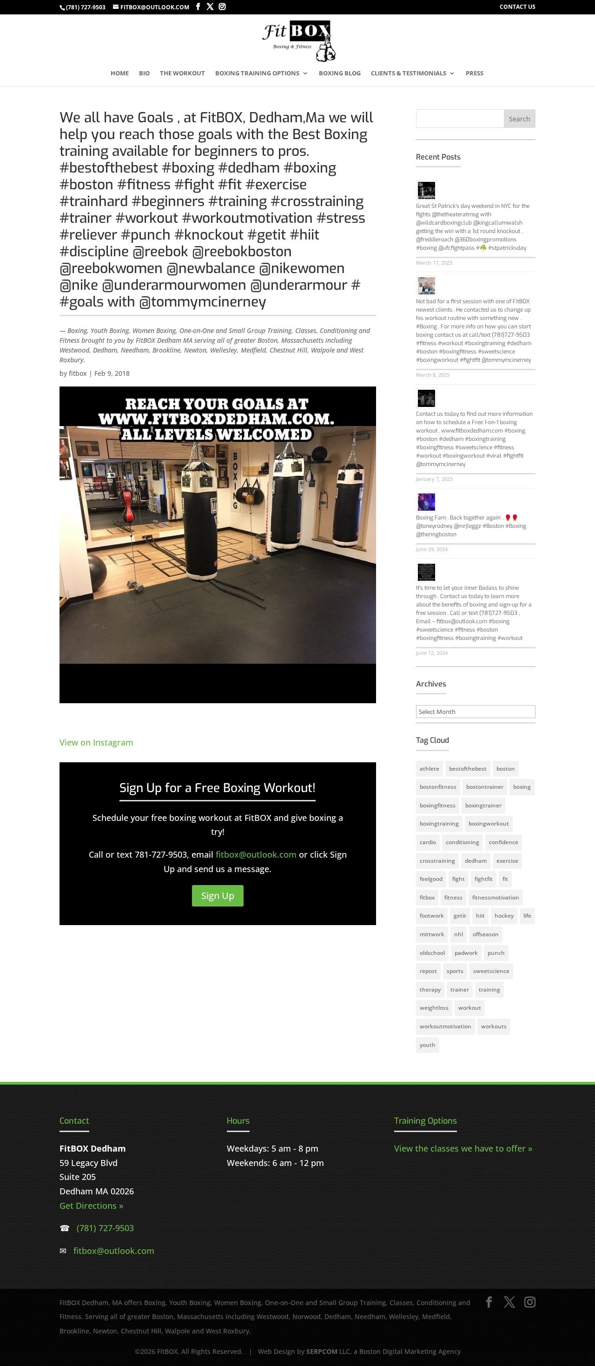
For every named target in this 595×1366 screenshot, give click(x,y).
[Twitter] (210, 6)
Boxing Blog (340, 73)
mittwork (432, 934)
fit (505, 879)
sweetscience (491, 971)
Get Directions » (91, 1205)
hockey (504, 916)
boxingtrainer (483, 805)
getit (460, 916)
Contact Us (518, 7)
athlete (429, 769)
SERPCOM (321, 1351)
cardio (428, 842)
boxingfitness (438, 805)
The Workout (182, 73)
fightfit (484, 879)
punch (496, 953)
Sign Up (217, 895)
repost (428, 971)
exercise (507, 861)
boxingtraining (439, 823)
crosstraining (437, 861)
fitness (453, 897)
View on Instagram (96, 742)
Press (474, 73)
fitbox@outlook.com (256, 854)
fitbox (78, 373)
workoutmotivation (445, 1026)
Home (120, 73)
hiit (480, 916)
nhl (458, 934)
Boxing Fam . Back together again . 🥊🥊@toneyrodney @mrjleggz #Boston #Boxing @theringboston (471, 526)
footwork (432, 916)
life (527, 916)
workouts (494, 1026)
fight (458, 879)
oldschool (432, 953)
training (489, 989)
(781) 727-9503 (86, 7)
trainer (459, 989)
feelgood (431, 879)
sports (455, 971)
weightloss (434, 1008)
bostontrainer (484, 787)
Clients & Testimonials (408, 73)
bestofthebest (468, 769)
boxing (522, 787)
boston (505, 769)
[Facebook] (198, 6)
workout (469, 1008)
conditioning (462, 842)
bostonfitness (438, 787)
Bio (144, 73)
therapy (430, 989)
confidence (503, 842)
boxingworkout (489, 823)
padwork (466, 953)
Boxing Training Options (257, 73)
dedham (476, 861)
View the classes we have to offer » (463, 1148)
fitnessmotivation (495, 897)
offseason (486, 934)
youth (428, 1045)
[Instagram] (222, 6)
